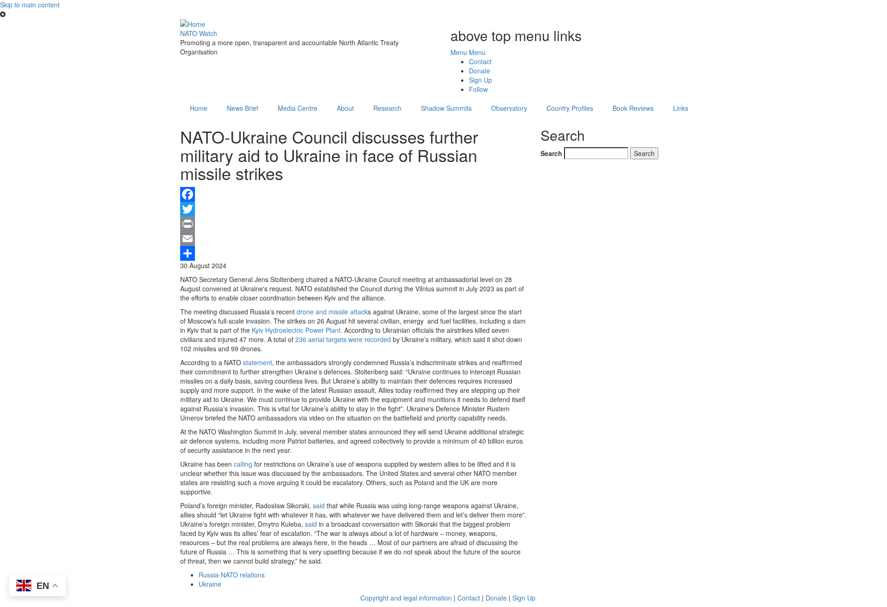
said (319, 505)
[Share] (353, 253)
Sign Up (480, 79)
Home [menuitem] (198, 108)
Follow (478, 89)
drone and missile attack (332, 311)
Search (551, 153)
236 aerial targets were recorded (343, 339)
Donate (479, 70)
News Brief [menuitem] (242, 108)
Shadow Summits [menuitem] (446, 108)
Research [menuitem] (387, 108)
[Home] (192, 23)
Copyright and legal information (406, 597)
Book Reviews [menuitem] (633, 108)
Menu (458, 52)
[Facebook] (353, 194)
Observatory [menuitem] (509, 108)
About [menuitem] (345, 108)
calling (243, 464)
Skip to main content (30, 4)
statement (257, 362)
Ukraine (210, 584)
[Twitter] (353, 209)
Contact (480, 61)
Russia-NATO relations (232, 574)
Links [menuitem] (680, 108)
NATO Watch (198, 33)
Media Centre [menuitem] (297, 108)
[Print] (353, 223)
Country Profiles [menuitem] (570, 108)
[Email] (353, 238)
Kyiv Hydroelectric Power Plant (296, 330)
